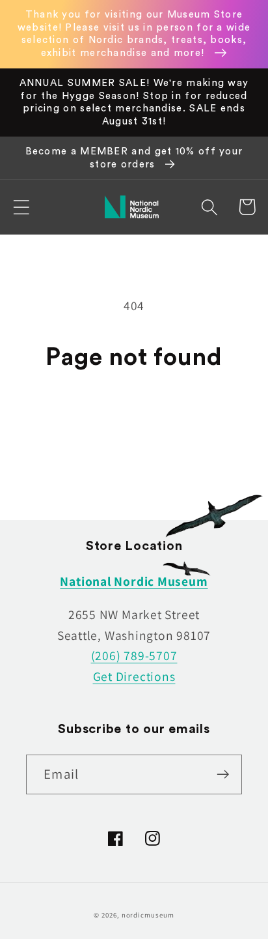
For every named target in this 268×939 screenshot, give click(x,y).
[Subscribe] (222, 774)
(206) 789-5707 (134, 655)
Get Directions (134, 676)
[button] (21, 206)
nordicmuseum (148, 914)
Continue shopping (134, 417)
